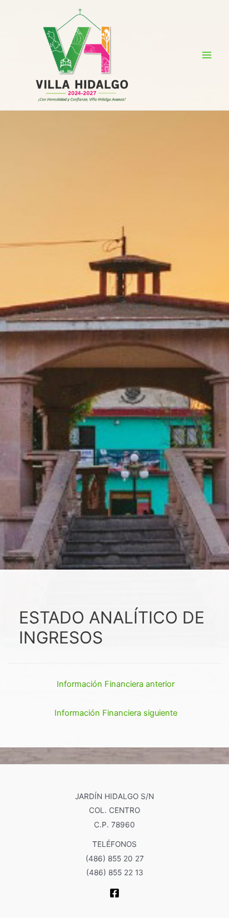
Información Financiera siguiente (115, 713)
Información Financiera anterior (116, 684)
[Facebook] (114, 893)
